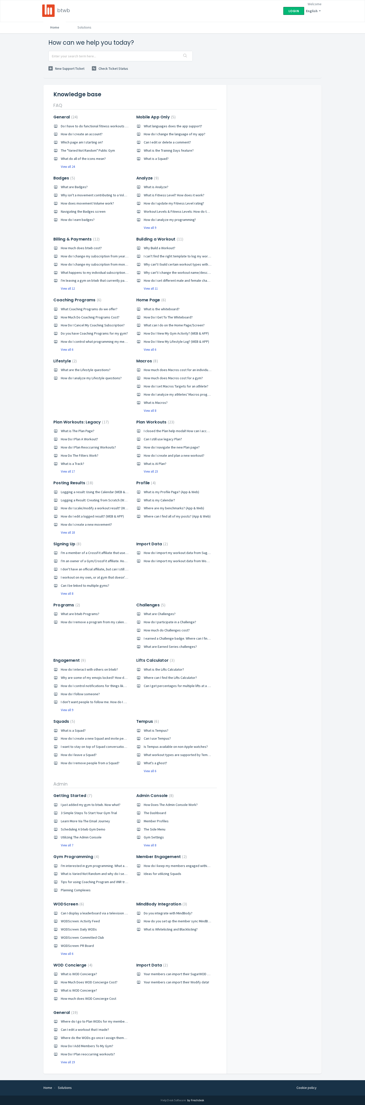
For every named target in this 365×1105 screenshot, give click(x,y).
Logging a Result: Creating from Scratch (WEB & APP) (100, 500)
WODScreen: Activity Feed (80, 921)
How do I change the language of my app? (174, 134)
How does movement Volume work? (87, 203)
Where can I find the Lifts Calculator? (170, 677)
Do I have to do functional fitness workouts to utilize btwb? (104, 126)
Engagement (68, 660)
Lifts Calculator (154, 660)
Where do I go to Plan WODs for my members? (95, 1021)
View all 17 (68, 471)
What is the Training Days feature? (169, 150)
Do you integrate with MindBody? (168, 913)
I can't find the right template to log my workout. (179, 256)
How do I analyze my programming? (170, 219)
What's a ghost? (155, 763)
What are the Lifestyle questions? (85, 370)
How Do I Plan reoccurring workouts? (88, 1054)
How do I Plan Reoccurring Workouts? (88, 447)
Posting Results (72, 483)
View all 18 (68, 532)
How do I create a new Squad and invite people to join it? (103, 738)
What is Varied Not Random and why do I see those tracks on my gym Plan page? (120, 873)
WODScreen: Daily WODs (79, 929)
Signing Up (66, 544)
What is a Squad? (156, 158)
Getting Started (72, 795)
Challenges (150, 605)
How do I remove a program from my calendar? (95, 622)
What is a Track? (72, 463)
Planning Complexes (76, 890)
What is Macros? (156, 402)
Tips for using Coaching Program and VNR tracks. (97, 882)
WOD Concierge (72, 965)
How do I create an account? (82, 134)
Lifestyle (64, 361)
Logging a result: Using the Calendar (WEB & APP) (97, 492)
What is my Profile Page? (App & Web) (171, 492)
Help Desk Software (173, 1100)
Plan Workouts (154, 422)
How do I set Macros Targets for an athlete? (176, 386)
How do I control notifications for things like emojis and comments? (110, 686)
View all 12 (68, 288)
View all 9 (150, 228)
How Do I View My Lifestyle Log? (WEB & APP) (176, 341)
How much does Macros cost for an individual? (178, 370)
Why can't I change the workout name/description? (181, 272)
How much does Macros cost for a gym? (173, 378)
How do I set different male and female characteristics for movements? (197, 280)
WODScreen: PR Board (77, 945)
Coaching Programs (76, 300)
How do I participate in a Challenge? (170, 622)
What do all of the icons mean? (83, 158)
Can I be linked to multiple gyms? (85, 585)
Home (54, 27)
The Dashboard (155, 813)
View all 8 (150, 411)
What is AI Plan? (155, 463)
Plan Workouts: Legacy (80, 422)
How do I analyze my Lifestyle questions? (91, 378)
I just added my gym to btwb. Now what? (90, 804)
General (64, 117)
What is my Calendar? (159, 500)
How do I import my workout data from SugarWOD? (181, 553)
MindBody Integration (161, 904)
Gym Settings (154, 837)
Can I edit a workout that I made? (85, 1029)
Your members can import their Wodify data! (176, 982)
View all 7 (67, 845)
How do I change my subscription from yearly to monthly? (103, 256)
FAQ (57, 105)
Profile (145, 483)
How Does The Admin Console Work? (171, 804)
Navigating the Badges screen (83, 211)
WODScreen (68, 904)
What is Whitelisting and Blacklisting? (171, 929)
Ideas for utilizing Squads (162, 873)
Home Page (150, 300)
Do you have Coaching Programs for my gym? (94, 333)
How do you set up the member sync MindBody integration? (188, 921)
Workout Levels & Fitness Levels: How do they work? (183, 211)
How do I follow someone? (80, 694)
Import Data (151, 544)
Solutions (84, 27)
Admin (60, 784)
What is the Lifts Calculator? (164, 669)
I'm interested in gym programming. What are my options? (103, 865)
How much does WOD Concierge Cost (88, 998)
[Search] (185, 56)
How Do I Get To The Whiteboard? (168, 317)
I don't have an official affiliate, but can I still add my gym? (103, 569)
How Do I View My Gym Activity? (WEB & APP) (176, 333)
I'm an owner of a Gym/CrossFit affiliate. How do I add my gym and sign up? (116, 561)
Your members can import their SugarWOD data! (179, 974)
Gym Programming (75, 857)
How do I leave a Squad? (79, 755)
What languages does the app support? (173, 126)
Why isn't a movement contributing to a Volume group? (101, 195)
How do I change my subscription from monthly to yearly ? (103, 264)
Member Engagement (160, 857)
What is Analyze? (156, 187)
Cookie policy (306, 1087)
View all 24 (68, 167)
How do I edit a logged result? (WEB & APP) (92, 516)
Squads (63, 721)
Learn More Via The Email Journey (85, 821)
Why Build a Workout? (159, 248)
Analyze (146, 178)
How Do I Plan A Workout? (79, 439)
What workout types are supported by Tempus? (179, 755)
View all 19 (68, 1062)
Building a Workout (159, 239)
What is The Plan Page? (77, 431)
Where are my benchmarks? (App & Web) (174, 508)
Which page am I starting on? (82, 142)
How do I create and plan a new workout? (174, 455)
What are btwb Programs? (80, 614)
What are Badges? (74, 187)
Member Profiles (156, 821)
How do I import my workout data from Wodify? (179, 561)
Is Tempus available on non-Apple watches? (176, 746)
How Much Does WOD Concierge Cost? (89, 982)
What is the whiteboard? (162, 309)
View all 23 (151, 471)
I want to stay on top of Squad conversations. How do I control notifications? (117, 746)
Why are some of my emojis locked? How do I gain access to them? (110, 677)
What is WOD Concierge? (79, 974)
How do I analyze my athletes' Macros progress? (180, 394)
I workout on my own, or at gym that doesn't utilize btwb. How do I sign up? (116, 577)
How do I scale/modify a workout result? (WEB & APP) (100, 508)
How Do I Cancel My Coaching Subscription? (93, 325)
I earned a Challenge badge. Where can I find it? (179, 638)
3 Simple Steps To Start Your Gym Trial (89, 813)
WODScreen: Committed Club (82, 937)
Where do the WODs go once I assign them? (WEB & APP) (102, 1038)
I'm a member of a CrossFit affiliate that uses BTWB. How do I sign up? (112, 553)
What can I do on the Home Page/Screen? (174, 325)
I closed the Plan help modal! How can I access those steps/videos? (194, 431)
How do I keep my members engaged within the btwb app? (187, 865)
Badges (63, 178)
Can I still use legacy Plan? (163, 439)
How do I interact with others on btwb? (89, 669)
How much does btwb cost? (81, 248)
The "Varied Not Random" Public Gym (88, 150)
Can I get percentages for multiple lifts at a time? (180, 686)
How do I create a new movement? (86, 524)
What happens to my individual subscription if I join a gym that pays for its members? (123, 272)
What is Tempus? (156, 730)
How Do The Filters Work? (79, 455)
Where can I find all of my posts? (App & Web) (177, 516)
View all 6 (67, 349)
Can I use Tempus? (157, 738)
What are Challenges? (160, 614)
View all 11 (151, 288)
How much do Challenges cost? (167, 630)
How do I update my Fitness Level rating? (174, 203)
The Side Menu (154, 829)
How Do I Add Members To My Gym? (87, 1046)
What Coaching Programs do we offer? (89, 309)
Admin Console (154, 795)
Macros (146, 361)
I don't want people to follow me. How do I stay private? (102, 702)
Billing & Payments (75, 239)
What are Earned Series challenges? (170, 646)
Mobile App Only (155, 117)
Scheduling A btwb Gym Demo (83, 829)
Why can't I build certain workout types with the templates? (187, 264)
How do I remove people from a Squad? (90, 763)
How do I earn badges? (78, 219)
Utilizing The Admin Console (81, 837)
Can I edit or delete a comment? (167, 142)
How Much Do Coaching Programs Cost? (90, 317)
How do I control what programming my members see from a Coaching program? (121, 341)
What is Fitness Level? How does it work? (174, 195)
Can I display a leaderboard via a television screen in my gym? (106, 913)
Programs (66, 605)
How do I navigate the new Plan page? (172, 447)
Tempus (147, 721)
